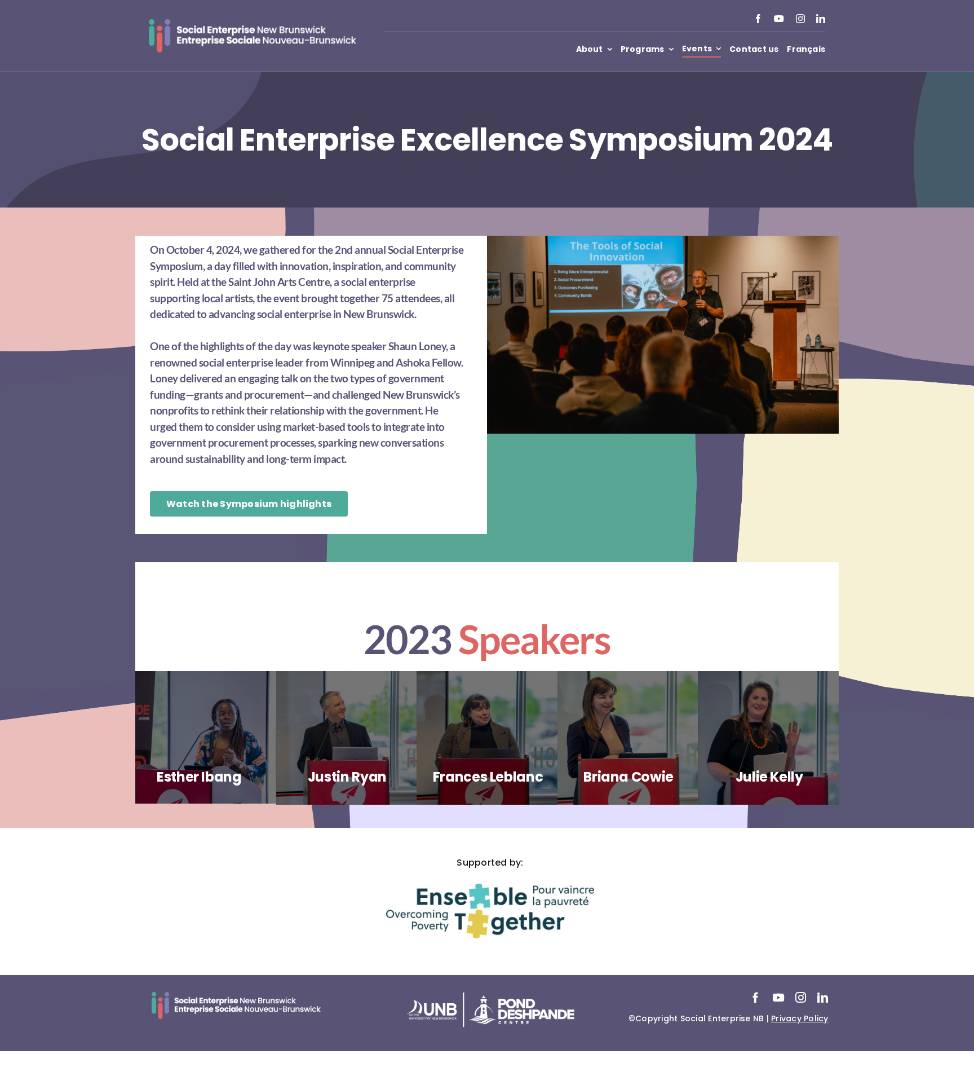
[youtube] (779, 18)
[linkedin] (820, 18)
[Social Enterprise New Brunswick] (252, 23)
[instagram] (800, 18)
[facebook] (758, 18)
